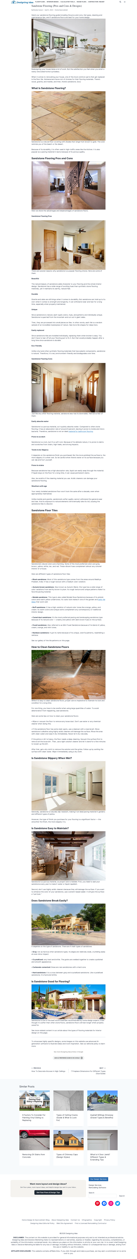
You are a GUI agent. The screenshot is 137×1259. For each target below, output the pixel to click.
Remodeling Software (97, 1188)
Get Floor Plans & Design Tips (48, 1192)
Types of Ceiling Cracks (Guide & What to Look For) (67, 1117)
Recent (101, 2)
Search (91, 1193)
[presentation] (34, 1100)
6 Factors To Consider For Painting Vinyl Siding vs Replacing (33, 1117)
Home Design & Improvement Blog (35, 1220)
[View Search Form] (120, 2)
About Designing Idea (60, 1220)
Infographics (87, 1220)
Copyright (98, 1220)
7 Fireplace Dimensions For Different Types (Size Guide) (88, 1071)
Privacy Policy (109, 1220)
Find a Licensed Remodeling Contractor (91, 1223)
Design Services (95, 1185)
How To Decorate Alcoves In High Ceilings (48, 1069)
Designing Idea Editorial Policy (42, 1223)
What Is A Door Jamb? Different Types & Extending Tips (100, 1157)
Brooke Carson (38, 10)
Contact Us (75, 1220)
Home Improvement (61, 10)
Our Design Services (98, 1179)
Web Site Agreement (64, 1223)
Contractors (93, 2)
